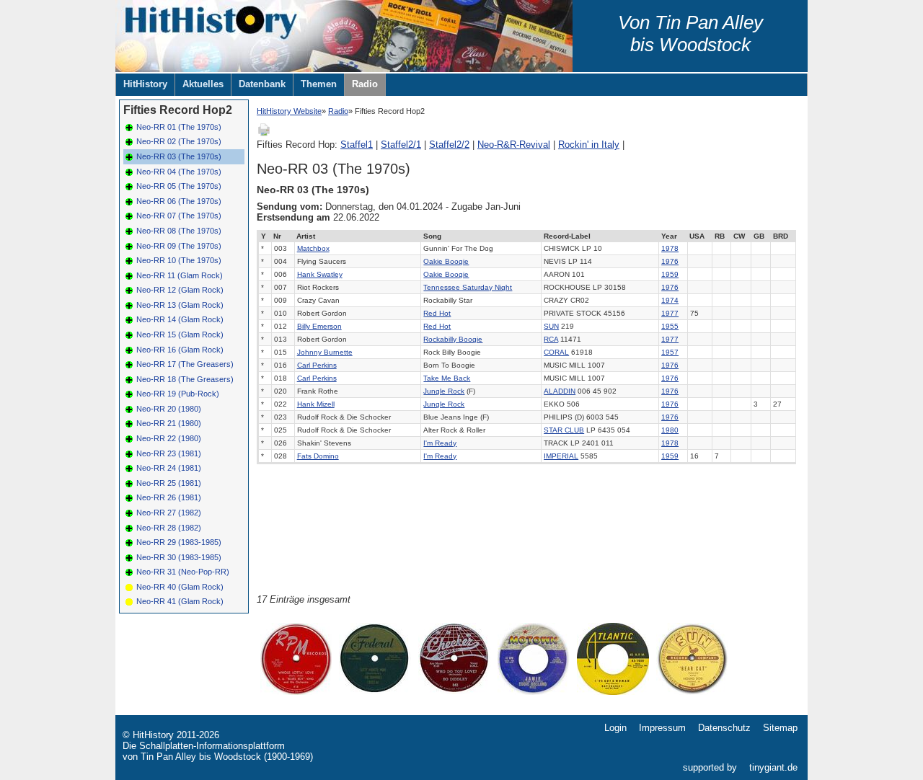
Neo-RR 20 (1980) (168, 408)
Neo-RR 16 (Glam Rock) (180, 349)
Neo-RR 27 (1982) (168, 512)
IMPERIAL (561, 456)
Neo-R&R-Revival (513, 144)
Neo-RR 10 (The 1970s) (178, 260)
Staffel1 (356, 144)
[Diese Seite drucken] (264, 133)
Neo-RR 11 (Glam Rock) (179, 275)
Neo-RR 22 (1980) (168, 438)
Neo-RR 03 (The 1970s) (178, 156)
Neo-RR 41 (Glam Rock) (180, 601)
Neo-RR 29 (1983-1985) (178, 542)
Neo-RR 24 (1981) (168, 468)
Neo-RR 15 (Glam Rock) (180, 334)
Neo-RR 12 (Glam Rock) (180, 289)
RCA (551, 339)
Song (432, 236)
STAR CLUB (564, 430)
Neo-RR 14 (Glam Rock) (180, 319)
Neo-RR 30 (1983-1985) (178, 557)
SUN (551, 326)
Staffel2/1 (401, 144)
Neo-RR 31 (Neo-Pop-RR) (182, 571)
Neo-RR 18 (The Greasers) (185, 379)
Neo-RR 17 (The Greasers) (185, 364)
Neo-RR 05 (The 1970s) (178, 186)
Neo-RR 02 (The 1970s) (178, 141)
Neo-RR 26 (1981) (168, 497)
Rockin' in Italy (588, 144)
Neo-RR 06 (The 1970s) (178, 201)
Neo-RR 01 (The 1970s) (178, 127)
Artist (305, 236)
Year (669, 236)
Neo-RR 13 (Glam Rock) (180, 305)
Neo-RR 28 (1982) (168, 527)
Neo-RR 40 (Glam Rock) (180, 586)
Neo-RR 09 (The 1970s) (178, 245)
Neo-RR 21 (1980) (168, 423)
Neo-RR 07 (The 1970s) (178, 215)
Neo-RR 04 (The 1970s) (178, 171)
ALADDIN (559, 391)
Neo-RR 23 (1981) (168, 453)
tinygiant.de (773, 767)
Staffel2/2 (449, 144)
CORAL (556, 352)
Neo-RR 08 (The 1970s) (178, 230)
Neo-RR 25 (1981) (168, 483)
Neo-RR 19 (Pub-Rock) (177, 393)
